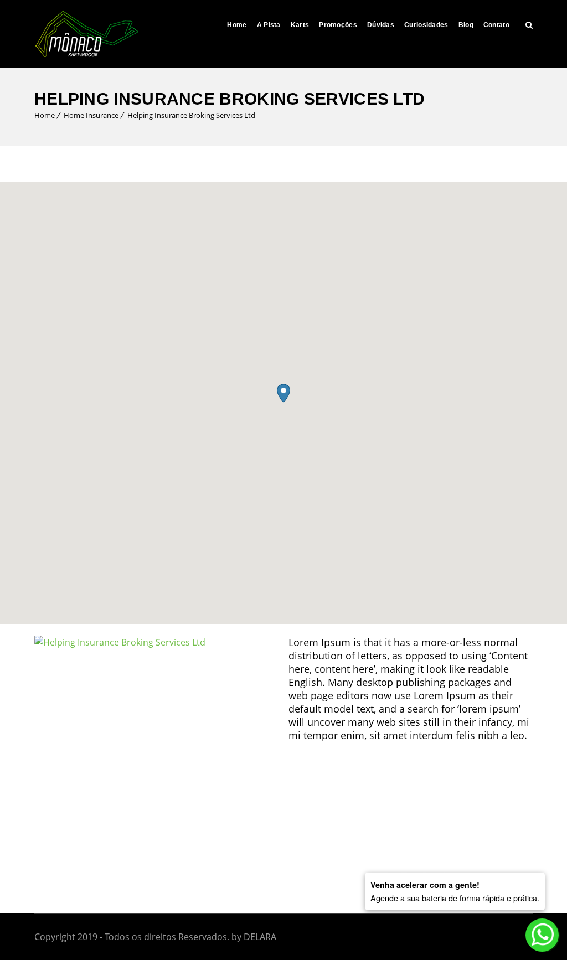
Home (236, 25)
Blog (465, 25)
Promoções (338, 25)
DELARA (260, 937)
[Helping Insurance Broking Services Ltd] (119, 642)
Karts (300, 25)
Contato (496, 25)
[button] (283, 393)
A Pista (269, 25)
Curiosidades (426, 25)
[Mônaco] (87, 34)
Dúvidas (380, 25)
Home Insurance (91, 115)
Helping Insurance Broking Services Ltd (191, 115)
